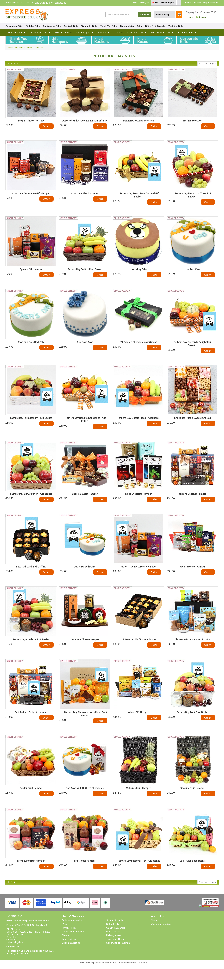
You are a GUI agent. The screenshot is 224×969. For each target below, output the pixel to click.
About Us (155, 920)
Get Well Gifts (71, 26)
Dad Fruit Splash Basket (192, 860)
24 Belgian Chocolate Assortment (138, 342)
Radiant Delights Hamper (192, 493)
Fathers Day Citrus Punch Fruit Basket (31, 493)
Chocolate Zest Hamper (85, 493)
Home (188, 2)
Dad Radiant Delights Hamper (31, 712)
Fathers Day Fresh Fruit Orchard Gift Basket (139, 195)
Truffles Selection (192, 120)
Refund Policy (113, 924)
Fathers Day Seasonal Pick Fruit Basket (139, 860)
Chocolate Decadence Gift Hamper (31, 193)
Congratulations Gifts (131, 26)
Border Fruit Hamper (31, 788)
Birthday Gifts (33, 26)
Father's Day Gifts (34, 47)
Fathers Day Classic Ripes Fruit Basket (138, 417)
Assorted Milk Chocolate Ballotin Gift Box (84, 120)
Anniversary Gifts (52, 26)
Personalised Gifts (161, 32)
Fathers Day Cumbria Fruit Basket (31, 639)
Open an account (71, 942)
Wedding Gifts (175, 26)
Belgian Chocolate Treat (31, 120)
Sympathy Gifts (89, 26)
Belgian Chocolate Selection (138, 120)
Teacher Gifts (15, 32)
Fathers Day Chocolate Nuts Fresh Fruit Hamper (85, 714)
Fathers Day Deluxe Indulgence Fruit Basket (86, 419)
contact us (60, 2)
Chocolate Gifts (135, 32)
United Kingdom (15, 47)
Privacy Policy (69, 927)
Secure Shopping (115, 920)
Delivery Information (72, 920)
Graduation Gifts (13, 26)
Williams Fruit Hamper (138, 788)
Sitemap (66, 935)
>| (20, 64)
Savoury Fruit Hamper (192, 788)
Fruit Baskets (62, 32)
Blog (204, 2)
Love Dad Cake (192, 269)
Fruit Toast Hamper (84, 860)
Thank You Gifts (108, 26)
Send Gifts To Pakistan (118, 942)
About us (196, 2)
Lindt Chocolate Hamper (138, 493)
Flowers (102, 32)
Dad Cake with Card (85, 566)
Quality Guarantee (115, 927)
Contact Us (12, 946)
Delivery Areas (113, 935)
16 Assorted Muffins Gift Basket (138, 639)
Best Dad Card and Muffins (31, 566)
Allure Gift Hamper (138, 712)
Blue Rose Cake (84, 342)
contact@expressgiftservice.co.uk (31, 920)
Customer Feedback (161, 924)
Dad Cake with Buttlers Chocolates (85, 788)
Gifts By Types (186, 32)
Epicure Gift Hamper (31, 269)
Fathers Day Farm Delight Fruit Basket (31, 417)
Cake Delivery (69, 939)
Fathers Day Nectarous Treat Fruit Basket (193, 195)
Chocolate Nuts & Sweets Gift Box (192, 417)
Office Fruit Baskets (155, 26)
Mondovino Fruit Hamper (31, 860)
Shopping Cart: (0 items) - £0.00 (201, 12)
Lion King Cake (139, 269)
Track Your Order (115, 939)
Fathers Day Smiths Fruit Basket (84, 269)
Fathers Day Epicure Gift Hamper (139, 566)
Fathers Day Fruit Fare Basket (192, 712)
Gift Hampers (83, 32)
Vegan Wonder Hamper (192, 566)
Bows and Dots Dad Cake (31, 342)
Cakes (117, 32)
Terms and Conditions (73, 931)
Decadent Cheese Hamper (85, 639)
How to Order (113, 931)
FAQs (64, 924)
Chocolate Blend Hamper (85, 193)
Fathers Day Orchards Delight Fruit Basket (193, 343)
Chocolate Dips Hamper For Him (192, 639)
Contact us (213, 2)
